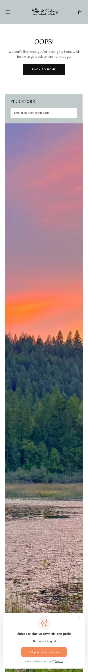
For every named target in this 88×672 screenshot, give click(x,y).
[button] (7, 12)
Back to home (44, 69)
